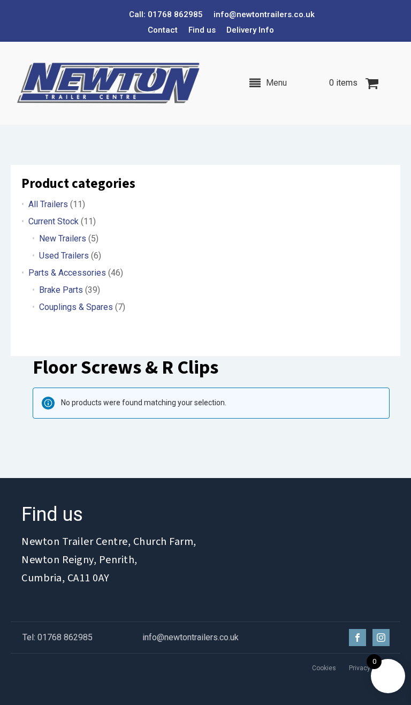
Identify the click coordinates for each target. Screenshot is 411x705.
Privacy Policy (369, 668)
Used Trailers (64, 256)
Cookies (324, 668)
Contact (163, 30)
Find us (202, 30)
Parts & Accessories (67, 273)
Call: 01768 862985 (166, 14)
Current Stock (53, 221)
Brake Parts (61, 290)
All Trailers (48, 204)
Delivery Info (250, 30)
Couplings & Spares (76, 307)
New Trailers (62, 238)
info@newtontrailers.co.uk (264, 14)
